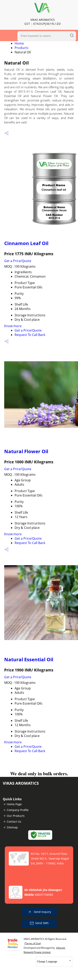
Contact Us (14, 821)
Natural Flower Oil (26, 451)
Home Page (14, 804)
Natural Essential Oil (28, 659)
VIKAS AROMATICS (42, 22)
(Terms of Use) (32, 943)
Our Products (16, 816)
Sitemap (12, 827)
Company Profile (18, 810)
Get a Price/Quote (17, 261)
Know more (13, 326)
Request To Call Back (30, 335)
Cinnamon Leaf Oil (26, 243)
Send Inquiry (42, 912)
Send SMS (42, 923)
